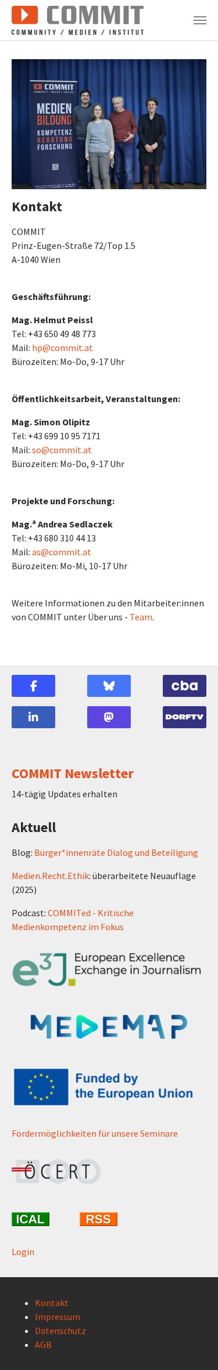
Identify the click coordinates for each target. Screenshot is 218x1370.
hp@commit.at (62, 347)
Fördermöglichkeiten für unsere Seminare (95, 1133)
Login (23, 1251)
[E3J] (109, 969)
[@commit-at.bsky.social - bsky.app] (109, 686)
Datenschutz (60, 1330)
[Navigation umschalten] (200, 20)
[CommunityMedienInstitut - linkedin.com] (33, 717)
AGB (43, 1344)
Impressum (57, 1316)
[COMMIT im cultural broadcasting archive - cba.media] (184, 686)
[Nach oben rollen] (192, 1344)
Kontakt (52, 1302)
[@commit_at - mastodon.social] (109, 717)
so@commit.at (62, 450)
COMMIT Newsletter (73, 773)
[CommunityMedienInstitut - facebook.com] (33, 686)
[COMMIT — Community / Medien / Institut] (78, 20)
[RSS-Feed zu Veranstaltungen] (109, 1219)
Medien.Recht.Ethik (50, 875)
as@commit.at (61, 552)
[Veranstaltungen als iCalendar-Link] (41, 1219)
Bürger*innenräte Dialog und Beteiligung (116, 852)
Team (141, 617)
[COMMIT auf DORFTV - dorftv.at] (184, 717)
